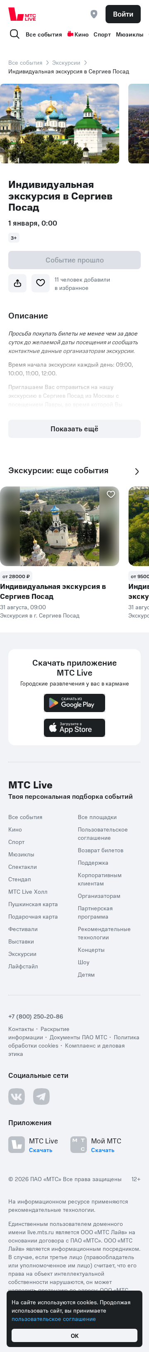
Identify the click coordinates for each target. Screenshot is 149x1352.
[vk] (16, 1096)
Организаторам (99, 895)
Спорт (102, 34)
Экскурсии (66, 62)
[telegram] (41, 1096)
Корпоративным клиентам (100, 879)
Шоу (83, 962)
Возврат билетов (100, 850)
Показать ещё (74, 428)
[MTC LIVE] (22, 14)
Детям (86, 974)
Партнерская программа (95, 912)
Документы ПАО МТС (78, 1037)
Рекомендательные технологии (104, 932)
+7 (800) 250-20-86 (35, 1016)
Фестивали (23, 928)
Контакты (21, 1028)
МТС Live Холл (28, 891)
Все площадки (97, 816)
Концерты (91, 949)
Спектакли (22, 866)
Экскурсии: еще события (58, 470)
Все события (44, 34)
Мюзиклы (130, 34)
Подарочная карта (33, 916)
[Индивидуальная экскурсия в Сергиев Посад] (59, 526)
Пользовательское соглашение (103, 833)
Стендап (19, 879)
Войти (123, 14)
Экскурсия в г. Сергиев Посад (39, 615)
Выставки (21, 941)
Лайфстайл (23, 966)
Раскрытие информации (39, 1032)
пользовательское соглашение (54, 1318)
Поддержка (93, 862)
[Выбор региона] (94, 14)
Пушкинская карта (33, 904)
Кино (81, 34)
